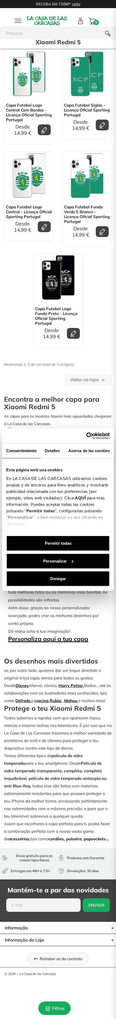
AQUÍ (80, 497)
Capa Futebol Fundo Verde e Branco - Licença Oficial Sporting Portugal (87, 214)
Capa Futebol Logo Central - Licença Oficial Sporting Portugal (29, 212)
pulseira (73, 838)
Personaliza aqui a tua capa (48, 639)
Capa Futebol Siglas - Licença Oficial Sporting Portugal (87, 110)
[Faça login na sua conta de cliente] (80, 21)
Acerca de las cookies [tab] (89, 450)
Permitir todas (58, 543)
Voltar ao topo (88, 380)
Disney (22, 685)
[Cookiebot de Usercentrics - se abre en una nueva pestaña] (86, 435)
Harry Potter (71, 685)
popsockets (95, 838)
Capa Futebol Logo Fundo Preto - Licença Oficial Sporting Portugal (56, 316)
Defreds (22, 700)
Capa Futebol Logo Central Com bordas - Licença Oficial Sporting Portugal (29, 112)
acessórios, (19, 838)
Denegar (58, 578)
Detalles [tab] (52, 450)
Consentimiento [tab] (21, 450)
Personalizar (55, 560)
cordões (56, 838)
